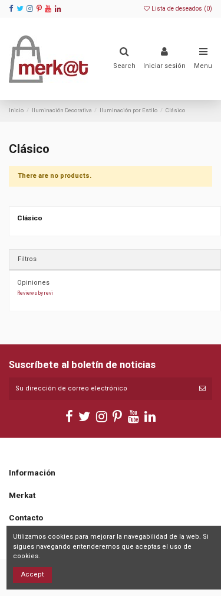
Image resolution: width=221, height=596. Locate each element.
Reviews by (35, 293)
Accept (32, 574)
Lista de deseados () (181, 8)
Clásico (29, 218)
